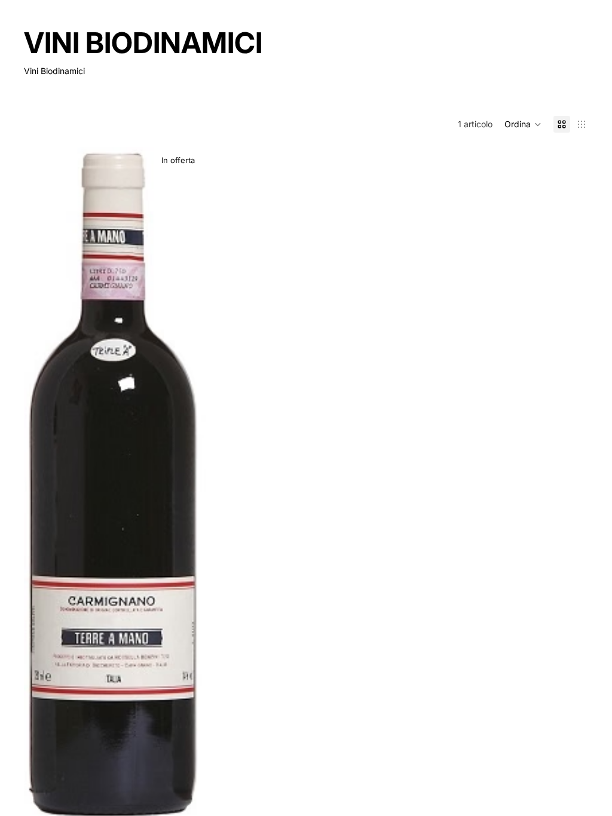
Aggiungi (197, 801)
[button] (522, 124)
